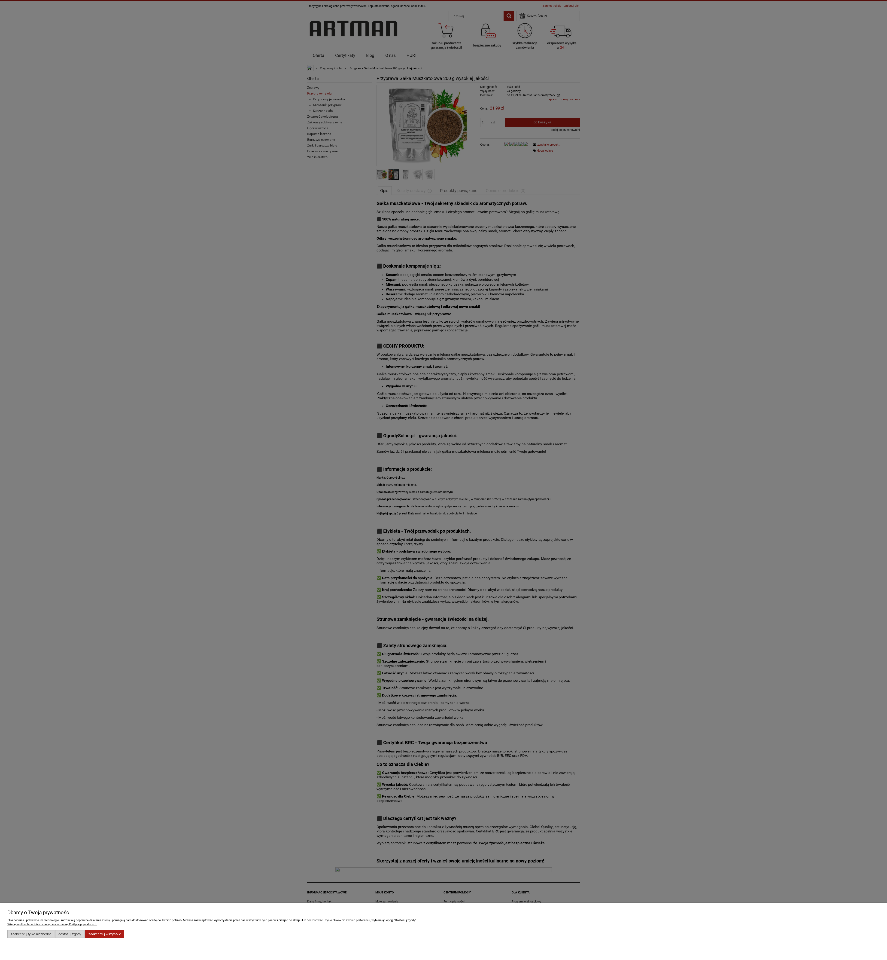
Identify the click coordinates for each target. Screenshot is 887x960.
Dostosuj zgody (69, 934)
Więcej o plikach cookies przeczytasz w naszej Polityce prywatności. (52, 924)
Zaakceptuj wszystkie (104, 934)
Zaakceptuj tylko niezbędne (31, 934)
